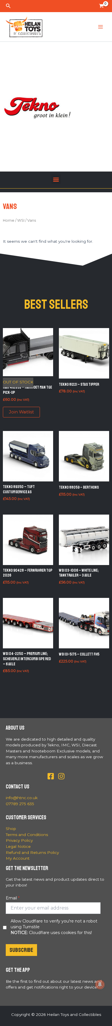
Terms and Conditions (27, 834)
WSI (20, 220)
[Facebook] (50, 776)
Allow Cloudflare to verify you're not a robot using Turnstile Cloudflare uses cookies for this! (54, 926)
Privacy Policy (19, 840)
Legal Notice (18, 846)
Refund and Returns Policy (32, 852)
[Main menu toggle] (100, 27)
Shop (11, 828)
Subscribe (21, 950)
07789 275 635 (20, 803)
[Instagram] (61, 776)
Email (11, 898)
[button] (8, 6)
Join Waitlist (21, 412)
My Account (18, 858)
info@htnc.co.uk (22, 797)
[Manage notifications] (100, 984)
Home (8, 220)
